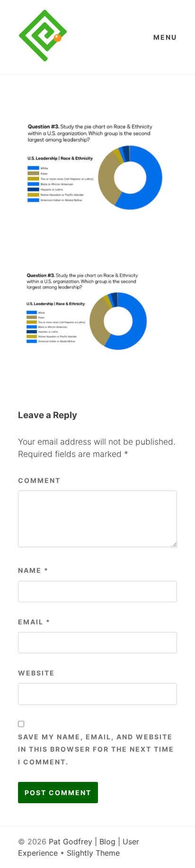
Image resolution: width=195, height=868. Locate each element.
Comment (39, 480)
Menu (165, 37)
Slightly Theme (93, 853)
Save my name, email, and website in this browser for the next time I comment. (96, 749)
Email (34, 622)
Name (33, 570)
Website (36, 673)
